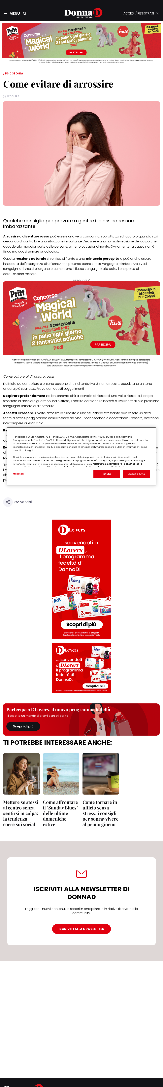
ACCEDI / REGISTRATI (138, 14)
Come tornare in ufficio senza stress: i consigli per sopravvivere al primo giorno (100, 813)
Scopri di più (23, 726)
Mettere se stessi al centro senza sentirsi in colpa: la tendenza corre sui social (20, 813)
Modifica (18, 473)
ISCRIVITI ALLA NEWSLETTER (81, 929)
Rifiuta (107, 474)
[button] (12, 13)
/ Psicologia (13, 73)
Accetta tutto (136, 474)
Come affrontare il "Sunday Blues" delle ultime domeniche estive (60, 813)
